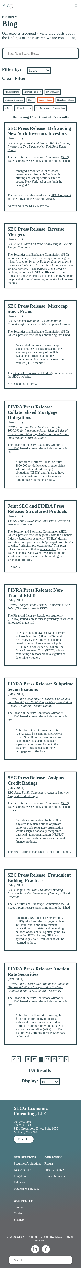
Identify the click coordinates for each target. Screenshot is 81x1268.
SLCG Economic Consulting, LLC (31, 1111)
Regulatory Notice (65, 100)
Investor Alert (52, 91)
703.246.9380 (22, 1121)
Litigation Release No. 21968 (35, 198)
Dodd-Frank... (62, 851)
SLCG (8, 108)
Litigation (20, 1176)
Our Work (53, 1157)
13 (40, 1059)
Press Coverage (54, 1169)
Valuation (20, 1182)
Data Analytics (23, 1169)
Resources (9, 17)
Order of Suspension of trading (32, 373)
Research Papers (54, 1176)
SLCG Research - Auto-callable (50, 108)
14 (47, 1059)
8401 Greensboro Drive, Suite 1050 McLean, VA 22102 (36, 1130)
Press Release (45, 100)
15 (54, 1059)
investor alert (48, 549)
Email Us (23, 1139)
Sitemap (19, 1219)
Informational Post (32, 91)
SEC (65, 157)
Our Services (25, 1157)
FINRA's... (14, 566)
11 (27, 1059)
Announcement (12, 91)
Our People (23, 1200)
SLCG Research (23, 108)
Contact (18, 1213)
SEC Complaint (61, 195)
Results (48, 1163)
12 (34, 1059)
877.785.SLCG (23, 1125)
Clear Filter (14, 78)
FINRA (13, 448)
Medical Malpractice (26, 1188)
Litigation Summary (14, 100)
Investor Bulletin (39, 261)
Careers (18, 1207)
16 (60, 1059)
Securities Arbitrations (27, 1163)
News (31, 100)
